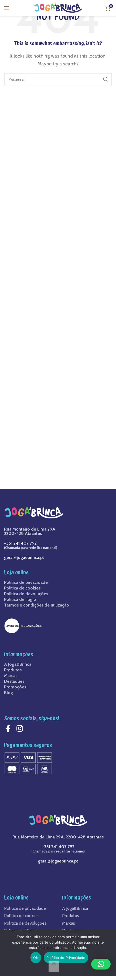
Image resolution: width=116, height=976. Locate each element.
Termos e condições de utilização (36, 605)
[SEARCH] (106, 79)
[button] (101, 964)
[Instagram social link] (21, 728)
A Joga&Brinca (17, 664)
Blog (8, 693)
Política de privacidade (26, 582)
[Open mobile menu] (6, 8)
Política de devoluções (26, 594)
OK (35, 957)
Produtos (13, 670)
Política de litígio (20, 599)
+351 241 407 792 (20, 543)
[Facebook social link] (9, 728)
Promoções (15, 687)
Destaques (14, 681)
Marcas (10, 676)
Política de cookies (22, 588)
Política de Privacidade (66, 957)
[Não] (54, 966)
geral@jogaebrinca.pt (24, 557)
